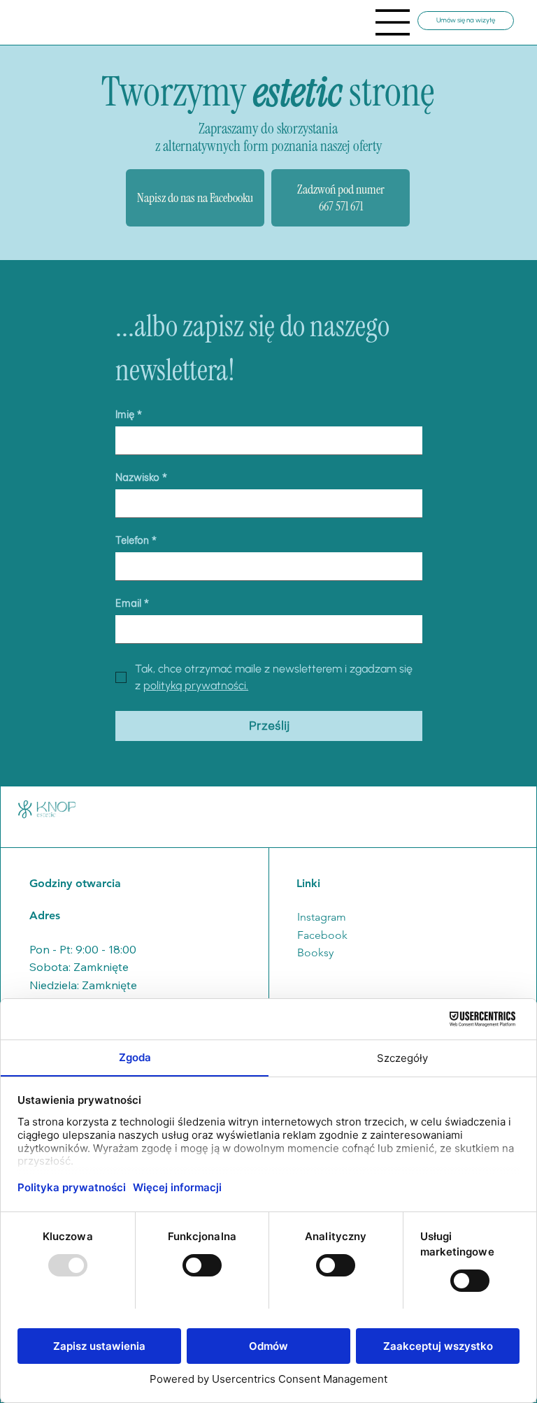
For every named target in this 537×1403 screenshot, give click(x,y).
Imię (128, 415)
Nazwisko (141, 478)
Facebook (322, 935)
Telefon (136, 541)
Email (132, 604)
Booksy (315, 952)
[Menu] (392, 22)
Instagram (321, 916)
